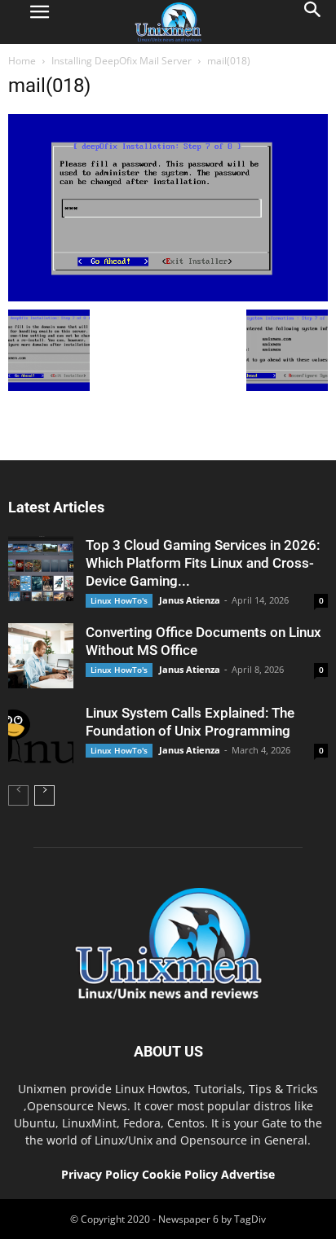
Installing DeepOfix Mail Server (121, 61)
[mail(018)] (168, 297)
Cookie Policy (181, 1174)
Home (22, 61)
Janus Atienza (189, 600)
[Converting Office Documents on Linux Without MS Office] (40, 655)
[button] (313, 22)
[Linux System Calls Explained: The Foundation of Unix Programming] (40, 736)
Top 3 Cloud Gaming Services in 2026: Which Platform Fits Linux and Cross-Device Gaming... (203, 563)
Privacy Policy (100, 1174)
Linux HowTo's (119, 600)
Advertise (248, 1174)
